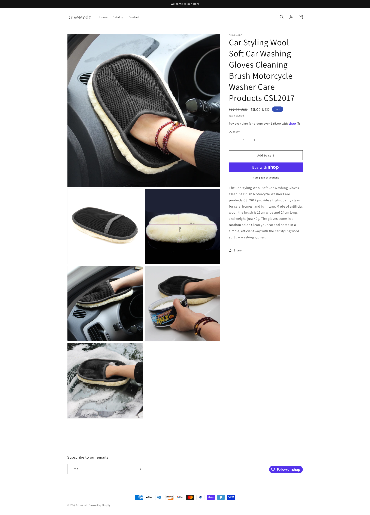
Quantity (234, 131)
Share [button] (238, 250)
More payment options (266, 177)
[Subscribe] (139, 469)
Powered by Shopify (99, 505)
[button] (281, 17)
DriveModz (82, 505)
